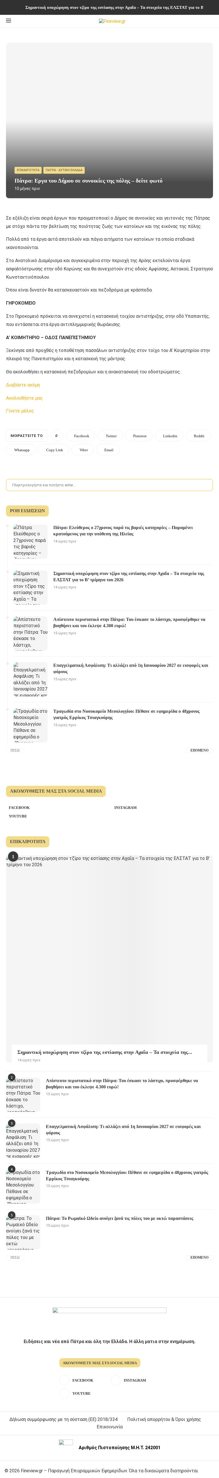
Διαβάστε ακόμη (23, 385)
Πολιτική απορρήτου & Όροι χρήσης (164, 1419)
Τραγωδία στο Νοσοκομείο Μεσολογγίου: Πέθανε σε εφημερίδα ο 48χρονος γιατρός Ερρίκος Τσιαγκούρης (126, 714)
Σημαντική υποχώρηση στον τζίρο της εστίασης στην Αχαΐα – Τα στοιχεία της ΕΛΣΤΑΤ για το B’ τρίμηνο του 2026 (128, 576)
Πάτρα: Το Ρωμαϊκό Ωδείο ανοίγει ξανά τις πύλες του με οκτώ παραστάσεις (119, 1218)
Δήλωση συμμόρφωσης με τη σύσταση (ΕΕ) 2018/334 (63, 1419)
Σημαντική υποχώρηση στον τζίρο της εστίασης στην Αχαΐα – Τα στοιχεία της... (104, 1052)
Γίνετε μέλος (20, 411)
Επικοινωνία (110, 1427)
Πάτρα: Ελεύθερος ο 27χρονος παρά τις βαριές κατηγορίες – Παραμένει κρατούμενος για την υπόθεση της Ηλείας (123, 530)
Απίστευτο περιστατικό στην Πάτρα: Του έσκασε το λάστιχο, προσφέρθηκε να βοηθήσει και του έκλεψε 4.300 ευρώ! (129, 622)
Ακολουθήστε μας (24, 398)
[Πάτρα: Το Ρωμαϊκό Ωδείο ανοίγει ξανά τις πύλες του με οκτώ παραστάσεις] (23, 1232)
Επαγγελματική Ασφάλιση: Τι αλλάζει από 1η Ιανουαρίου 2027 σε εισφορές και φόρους (130, 668)
